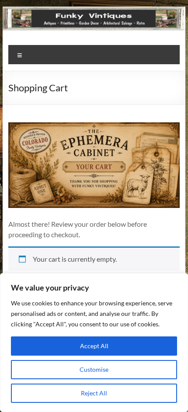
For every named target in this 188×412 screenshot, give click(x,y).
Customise (94, 369)
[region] (94, 342)
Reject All (94, 393)
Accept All (94, 346)
